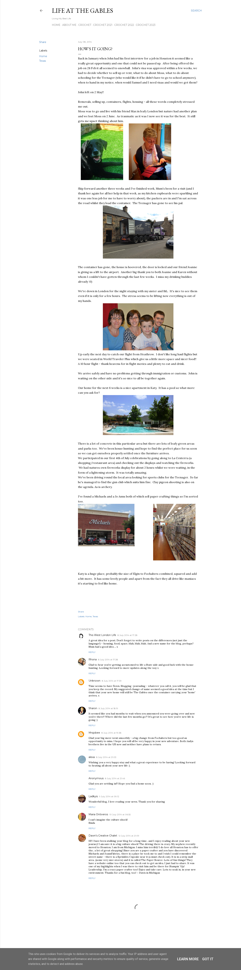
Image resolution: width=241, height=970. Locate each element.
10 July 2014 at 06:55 (120, 814)
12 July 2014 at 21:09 (129, 835)
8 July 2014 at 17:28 (127, 635)
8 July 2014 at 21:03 (106, 757)
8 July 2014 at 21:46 (115, 778)
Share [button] (42, 42)
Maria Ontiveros (98, 814)
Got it (207, 959)
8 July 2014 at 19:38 (111, 732)
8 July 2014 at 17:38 (108, 659)
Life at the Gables (82, 10)
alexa (92, 757)
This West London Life (102, 635)
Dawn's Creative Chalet (103, 835)
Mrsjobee (94, 732)
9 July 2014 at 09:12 (109, 796)
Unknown (94, 680)
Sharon (93, 708)
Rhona (93, 659)
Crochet (84, 25)
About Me (69, 25)
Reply (92, 652)
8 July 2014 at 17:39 (112, 680)
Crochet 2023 (145, 25)
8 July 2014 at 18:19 (108, 708)
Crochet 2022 (124, 25)
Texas (42, 60)
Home (56, 25)
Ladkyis (93, 796)
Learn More (188, 959)
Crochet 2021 (102, 25)
